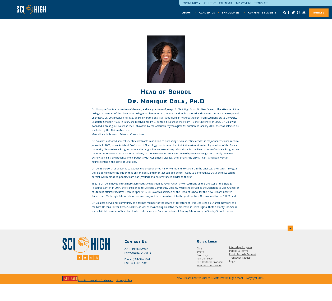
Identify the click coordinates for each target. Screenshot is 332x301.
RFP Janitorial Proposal (210, 262)
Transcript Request (240, 257)
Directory (202, 255)
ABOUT (187, 12)
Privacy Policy (124, 280)
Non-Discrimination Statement (95, 280)
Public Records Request (242, 254)
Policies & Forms (238, 250)
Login (232, 261)
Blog (199, 248)
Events (201, 251)
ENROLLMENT (231, 12)
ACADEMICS (207, 12)
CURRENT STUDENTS (262, 12)
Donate (318, 12)
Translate (261, 3)
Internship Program (240, 247)
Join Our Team (205, 258)
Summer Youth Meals (209, 265)
